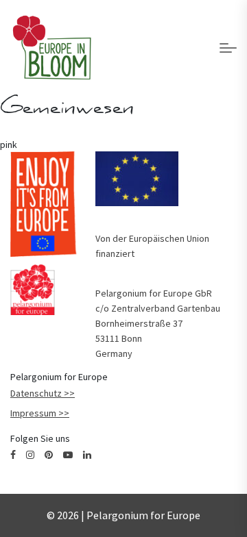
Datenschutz (36, 393)
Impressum (33, 413)
